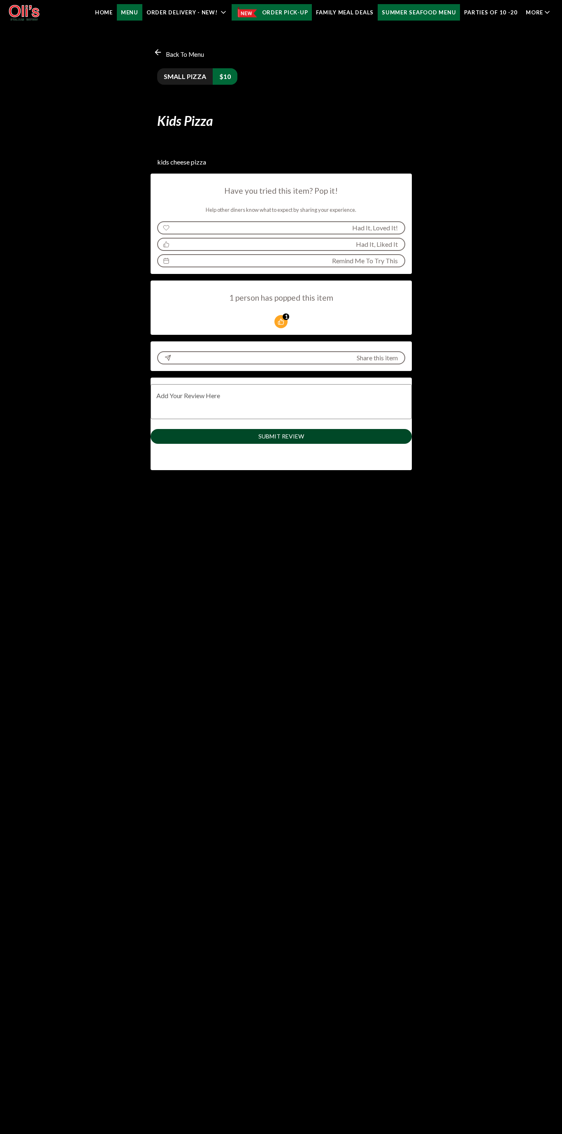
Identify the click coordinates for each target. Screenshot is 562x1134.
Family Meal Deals (345, 12)
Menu (129, 12)
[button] (187, 12)
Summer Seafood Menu (419, 12)
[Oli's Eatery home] (44, 12)
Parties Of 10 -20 (491, 12)
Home (104, 12)
